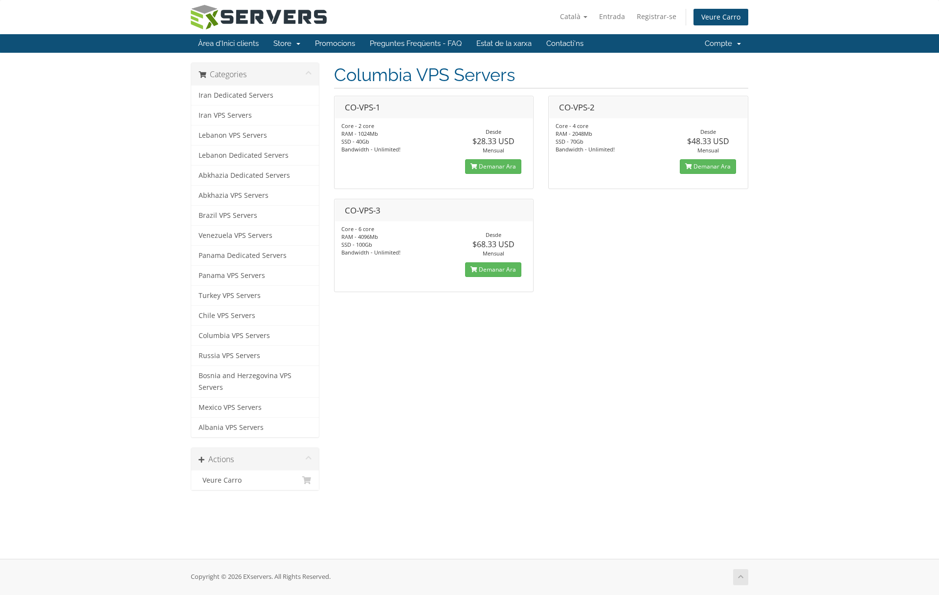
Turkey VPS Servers (230, 295)
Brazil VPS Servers (228, 215)
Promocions (335, 43)
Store (284, 43)
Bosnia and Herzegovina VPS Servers (245, 381)
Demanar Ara (496, 166)
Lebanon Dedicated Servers (244, 155)
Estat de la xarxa (504, 43)
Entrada (612, 16)
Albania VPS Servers (231, 427)
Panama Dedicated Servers (243, 255)
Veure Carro (720, 16)
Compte (720, 43)
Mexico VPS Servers (230, 407)
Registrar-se (656, 16)
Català (571, 16)
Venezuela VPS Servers (235, 235)
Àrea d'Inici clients (228, 43)
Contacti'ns (564, 43)
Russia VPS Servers (229, 355)
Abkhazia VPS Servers (233, 195)
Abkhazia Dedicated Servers (244, 175)
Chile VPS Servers (227, 315)
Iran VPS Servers (225, 115)
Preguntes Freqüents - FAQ (416, 43)
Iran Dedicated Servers (236, 95)
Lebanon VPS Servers (233, 135)
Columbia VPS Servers (234, 335)
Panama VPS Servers (232, 275)
